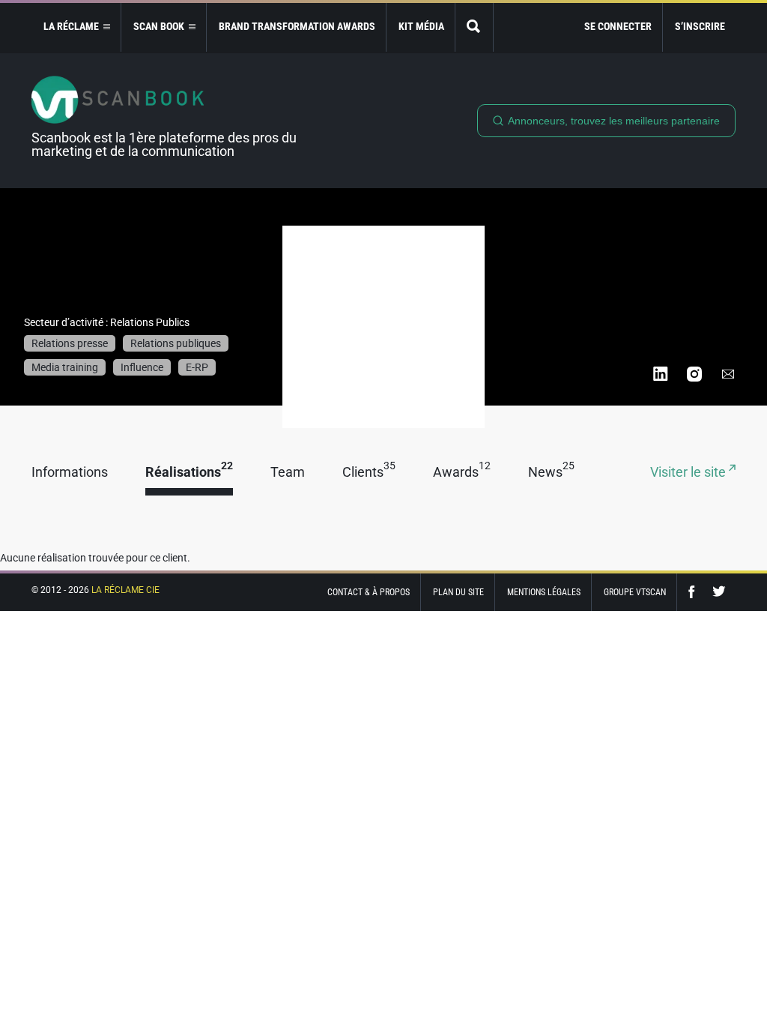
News (551, 473)
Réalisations (189, 473)
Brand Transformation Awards (297, 26)
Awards (462, 473)
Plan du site (458, 592)
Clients (368, 473)
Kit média (421, 26)
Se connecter (618, 26)
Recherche (474, 27)
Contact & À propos (368, 592)
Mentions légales (543, 592)
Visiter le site (689, 473)
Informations (69, 473)
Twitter (719, 591)
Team (287, 473)
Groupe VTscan (635, 592)
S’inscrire (700, 26)
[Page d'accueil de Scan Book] (170, 100)
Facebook (695, 591)
